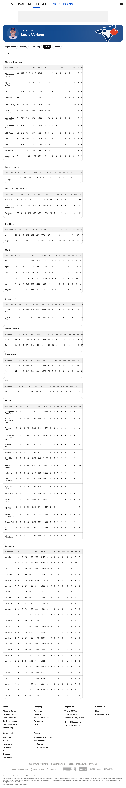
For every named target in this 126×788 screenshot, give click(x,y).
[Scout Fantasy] (95, 769)
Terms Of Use (70, 711)
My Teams (38, 744)
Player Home (10, 46)
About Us (38, 711)
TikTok (6, 740)
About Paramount (41, 718)
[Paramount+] (53, 769)
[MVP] (83, 768)
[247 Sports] (20, 769)
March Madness (10, 724)
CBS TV (37, 724)
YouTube (7, 737)
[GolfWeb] (109, 769)
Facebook (7, 747)
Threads (6, 754)
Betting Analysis (10, 721)
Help (97, 711)
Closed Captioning (72, 722)
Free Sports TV (9, 718)
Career (57, 46)
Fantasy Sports (9, 714)
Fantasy (23, 46)
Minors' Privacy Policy (74, 718)
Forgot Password (41, 747)
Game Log (35, 46)
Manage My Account (43, 737)
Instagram (7, 744)
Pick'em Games (10, 711)
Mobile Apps (8, 727)
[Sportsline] (37, 769)
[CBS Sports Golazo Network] (82, 764)
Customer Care (102, 714)
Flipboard (7, 757)
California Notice (72, 725)
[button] (4, 4)
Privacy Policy (70, 714)
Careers (37, 714)
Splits (47, 46)
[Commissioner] (69, 768)
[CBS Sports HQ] (58, 764)
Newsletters (39, 740)
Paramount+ (39, 721)
